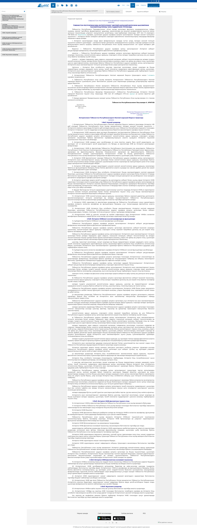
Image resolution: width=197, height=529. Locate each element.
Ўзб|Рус (143, 5)
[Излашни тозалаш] (24, 11)
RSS (144, 513)
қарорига (145, 113)
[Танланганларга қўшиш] (57, 5)
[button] (13, 18)
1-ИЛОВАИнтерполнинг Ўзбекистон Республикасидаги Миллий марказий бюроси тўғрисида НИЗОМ (13, 26)
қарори (132, 94)
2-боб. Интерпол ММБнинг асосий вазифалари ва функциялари (12, 38)
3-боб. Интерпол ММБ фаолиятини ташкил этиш (12, 43)
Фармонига (82, 35)
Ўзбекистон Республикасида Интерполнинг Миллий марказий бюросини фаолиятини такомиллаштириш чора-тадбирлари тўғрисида (13, 18)
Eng (128, 5)
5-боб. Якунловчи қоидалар (10, 54)
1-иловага (150, 75)
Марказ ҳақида (82, 513)
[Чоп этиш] (76, 5)
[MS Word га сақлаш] (71, 5)
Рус (123, 5)
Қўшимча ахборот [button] (143, 11)
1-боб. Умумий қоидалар (9, 32)
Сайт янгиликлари (104, 513)
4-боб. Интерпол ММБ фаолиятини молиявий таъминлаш (12, 49)
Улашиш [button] (163, 11)
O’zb (137, 5)
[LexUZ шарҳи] (67, 5)
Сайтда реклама (127, 513)
